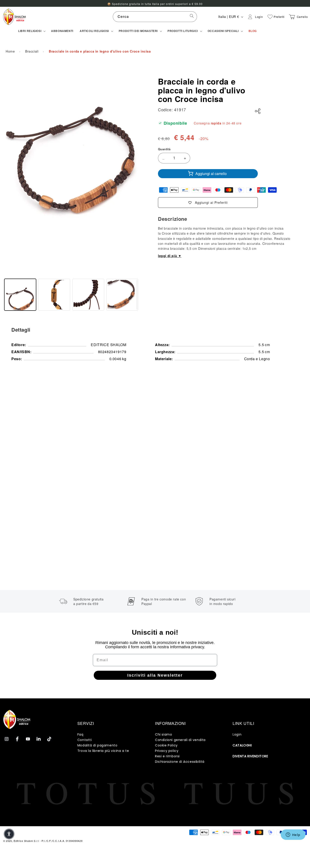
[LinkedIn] (38, 739)
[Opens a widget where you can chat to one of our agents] (292, 835)
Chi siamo (163, 734)
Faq (80, 734)
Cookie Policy (166, 745)
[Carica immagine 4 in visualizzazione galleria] (122, 295)
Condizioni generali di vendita (180, 740)
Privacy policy (166, 750)
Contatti (84, 740)
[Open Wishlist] (270, 17)
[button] (31, 31)
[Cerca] (192, 17)
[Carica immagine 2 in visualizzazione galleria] (54, 295)
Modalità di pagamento (97, 745)
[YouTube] (28, 739)
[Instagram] (6, 739)
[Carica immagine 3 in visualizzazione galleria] (88, 295)
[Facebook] (17, 739)
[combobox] (155, 17)
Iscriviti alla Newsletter (155, 675)
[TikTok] (49, 739)
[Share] (257, 111)
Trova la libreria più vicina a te (103, 750)
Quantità (164, 149)
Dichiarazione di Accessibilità (179, 761)
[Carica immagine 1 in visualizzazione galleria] (20, 295)
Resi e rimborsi (167, 756)
